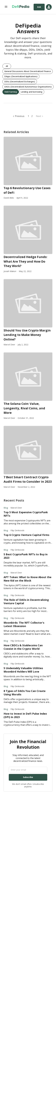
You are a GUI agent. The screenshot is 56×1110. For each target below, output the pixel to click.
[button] (6, 66)
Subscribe (28, 777)
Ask (39, 7)
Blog (6, 507)
